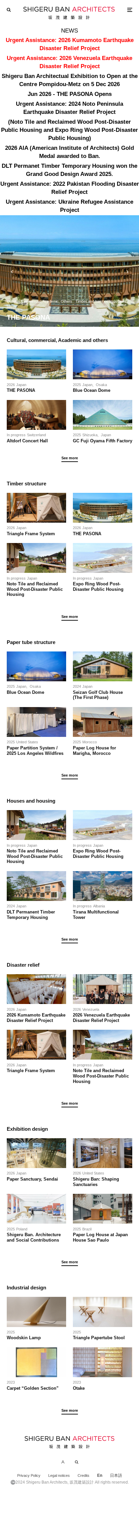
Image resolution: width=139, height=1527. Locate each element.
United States (27, 742)
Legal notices (59, 1475)
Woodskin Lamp (24, 1337)
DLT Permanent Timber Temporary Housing (31, 914)
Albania (99, 906)
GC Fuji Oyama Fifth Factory (102, 440)
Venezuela (90, 1009)
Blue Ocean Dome (94, 390)
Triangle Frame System (31, 533)
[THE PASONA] (69, 271)
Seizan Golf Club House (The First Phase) (100, 695)
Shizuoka (90, 435)
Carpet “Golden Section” (33, 1388)
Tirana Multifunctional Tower (96, 914)
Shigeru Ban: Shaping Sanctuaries (96, 1182)
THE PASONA (21, 390)
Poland (21, 1229)
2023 (11, 1382)
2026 (11, 385)
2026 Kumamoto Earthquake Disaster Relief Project (36, 1017)
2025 (77, 385)
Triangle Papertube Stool (99, 1337)
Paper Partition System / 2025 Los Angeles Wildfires (35, 750)
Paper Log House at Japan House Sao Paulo (100, 1237)
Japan (21, 385)
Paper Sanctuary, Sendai (32, 1179)
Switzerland (36, 435)
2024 (77, 686)
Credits (83, 1475)
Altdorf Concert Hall (27, 440)
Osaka (101, 385)
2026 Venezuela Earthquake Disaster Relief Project (101, 1017)
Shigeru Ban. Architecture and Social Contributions (34, 1237)
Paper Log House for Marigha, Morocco (94, 750)
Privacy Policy (28, 1475)
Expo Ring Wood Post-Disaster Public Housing (98, 586)
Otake (79, 1388)
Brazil (86, 1229)
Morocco (89, 742)
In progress (16, 435)
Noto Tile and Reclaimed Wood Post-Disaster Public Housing (35, 589)
